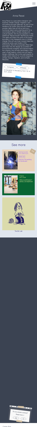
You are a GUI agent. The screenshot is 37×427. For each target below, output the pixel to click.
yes (16, 418)
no (23, 419)
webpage (23, 68)
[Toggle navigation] (34, 3)
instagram (10, 67)
